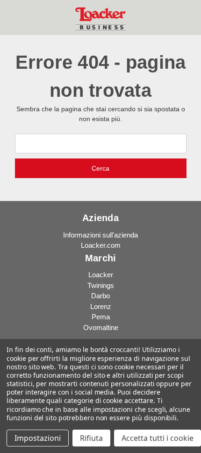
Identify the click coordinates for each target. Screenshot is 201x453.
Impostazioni (37, 438)
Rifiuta (91, 438)
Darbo (100, 296)
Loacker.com (101, 245)
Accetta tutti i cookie (158, 438)
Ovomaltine (100, 327)
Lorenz (100, 306)
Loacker (100, 275)
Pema (101, 317)
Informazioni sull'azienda (100, 235)
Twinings (100, 285)
